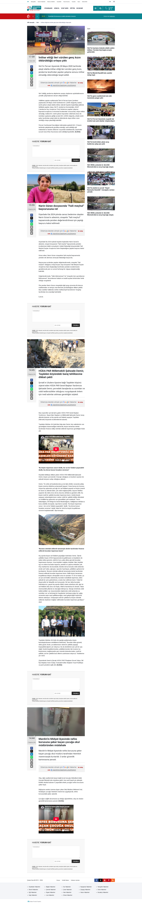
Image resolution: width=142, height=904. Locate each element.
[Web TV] (110, 1)
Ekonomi (79, 8)
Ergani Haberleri (50, 892)
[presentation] (33, 16)
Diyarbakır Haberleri (34, 887)
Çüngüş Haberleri (85, 889)
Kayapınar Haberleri (86, 887)
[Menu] (95, 8)
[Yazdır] (31, 82)
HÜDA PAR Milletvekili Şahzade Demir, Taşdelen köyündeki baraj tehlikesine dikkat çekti (70, 16)
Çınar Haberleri (67, 889)
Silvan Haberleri (67, 895)
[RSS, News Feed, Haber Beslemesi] (113, 880)
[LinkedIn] (31, 72)
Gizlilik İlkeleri (65, 880)
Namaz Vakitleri (51, 1)
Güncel (56, 8)
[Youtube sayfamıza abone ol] (105, 880)
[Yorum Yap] (31, 85)
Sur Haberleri (67, 887)
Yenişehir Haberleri (103, 887)
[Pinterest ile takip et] (109, 880)
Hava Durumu (66, 1)
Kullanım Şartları (75, 880)
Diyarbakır (48, 8)
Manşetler (33, 1)
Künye (58, 880)
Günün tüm (109, 16)
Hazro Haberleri (84, 892)
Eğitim (72, 8)
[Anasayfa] (28, 1)
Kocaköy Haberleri (103, 892)
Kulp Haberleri (33, 895)
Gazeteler (59, 1)
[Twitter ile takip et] (100, 880)
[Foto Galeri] (114, 1)
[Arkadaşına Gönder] (31, 78)
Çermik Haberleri (51, 889)
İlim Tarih (64, 8)
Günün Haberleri (41, 1)
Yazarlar (74, 1)
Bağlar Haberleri (50, 887)
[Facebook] (31, 66)
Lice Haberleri (50, 895)
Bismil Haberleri (33, 889)
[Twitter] (31, 69)
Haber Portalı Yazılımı (35, 901)
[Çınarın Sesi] (34, 8)
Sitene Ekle (84, 1)
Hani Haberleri (67, 892)
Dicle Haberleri (102, 889)
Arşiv (79, 1)
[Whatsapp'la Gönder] (31, 75)
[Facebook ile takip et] (96, 880)
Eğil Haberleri (32, 892)
